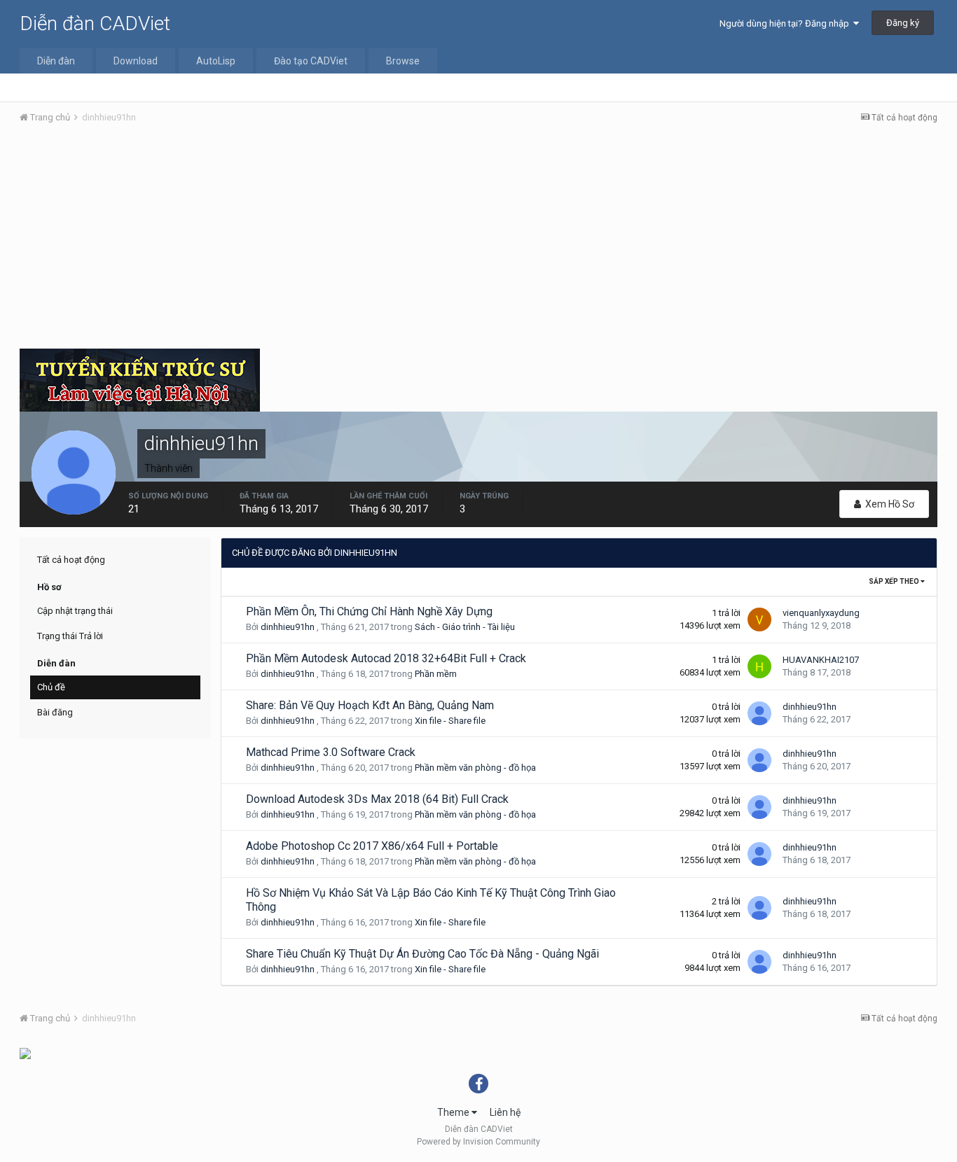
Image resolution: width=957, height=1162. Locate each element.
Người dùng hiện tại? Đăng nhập (786, 23)
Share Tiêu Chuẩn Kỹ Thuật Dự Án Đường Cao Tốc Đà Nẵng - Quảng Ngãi (422, 953)
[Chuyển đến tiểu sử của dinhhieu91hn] (759, 713)
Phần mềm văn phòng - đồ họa (475, 767)
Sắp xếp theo (895, 581)
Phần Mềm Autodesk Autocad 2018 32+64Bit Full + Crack (386, 658)
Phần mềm (436, 673)
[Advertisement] (478, 240)
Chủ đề (51, 687)
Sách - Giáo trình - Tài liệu (465, 627)
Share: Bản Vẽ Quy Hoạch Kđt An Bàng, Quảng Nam (370, 705)
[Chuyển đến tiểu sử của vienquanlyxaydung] (759, 619)
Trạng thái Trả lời (70, 636)
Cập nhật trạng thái (75, 611)
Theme (454, 1112)
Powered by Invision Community (478, 1142)
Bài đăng (55, 712)
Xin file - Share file (450, 720)
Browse (403, 60)
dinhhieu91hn (288, 627)
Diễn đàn (56, 60)
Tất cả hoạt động (71, 559)
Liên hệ (505, 1112)
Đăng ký (902, 23)
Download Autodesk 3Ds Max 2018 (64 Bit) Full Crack (377, 799)
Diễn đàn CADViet (95, 23)
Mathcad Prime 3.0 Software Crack (330, 752)
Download (135, 60)
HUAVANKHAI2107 (821, 659)
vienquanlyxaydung (821, 613)
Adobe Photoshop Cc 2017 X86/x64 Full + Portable (372, 846)
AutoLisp (215, 60)
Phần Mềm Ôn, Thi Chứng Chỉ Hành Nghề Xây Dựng (369, 611)
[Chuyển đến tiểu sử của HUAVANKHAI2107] (759, 666)
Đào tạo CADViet (310, 60)
